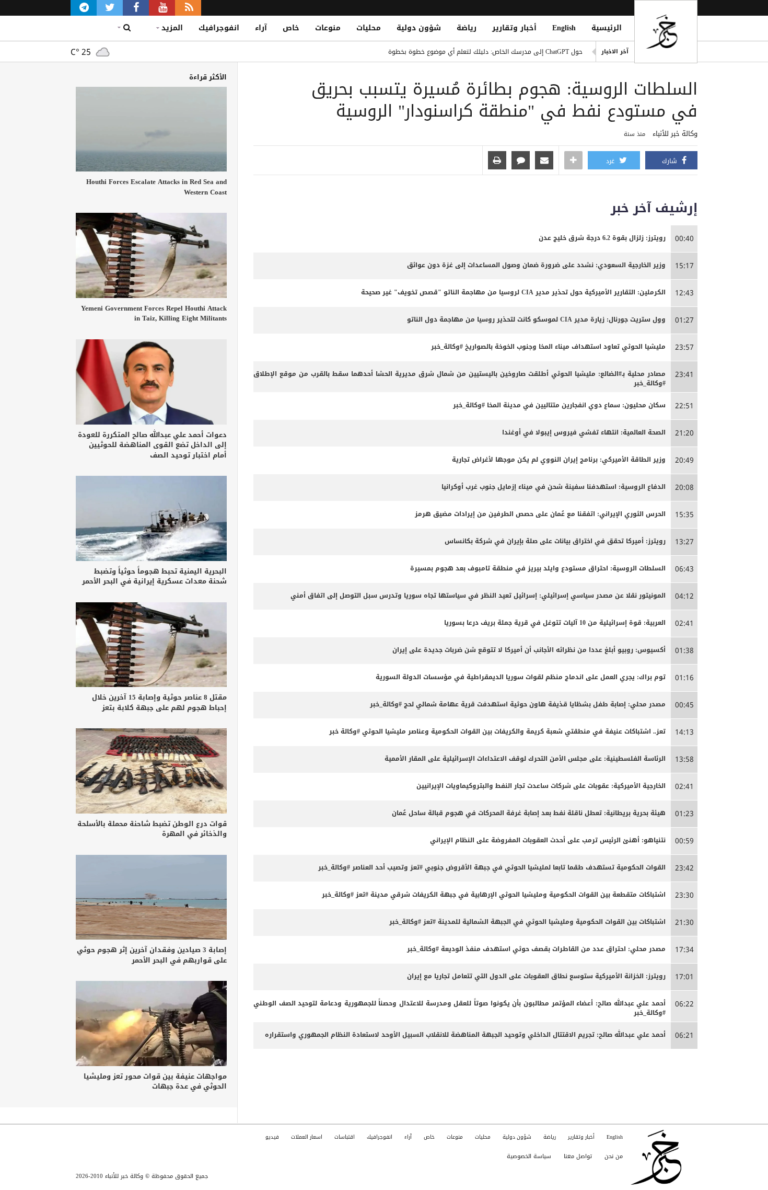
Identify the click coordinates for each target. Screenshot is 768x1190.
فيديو (272, 1137)
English (564, 28)
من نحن (613, 1156)
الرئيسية (606, 28)
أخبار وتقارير (514, 28)
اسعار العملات (306, 1137)
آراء (261, 28)
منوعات (328, 28)
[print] (497, 161)
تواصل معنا (578, 1156)
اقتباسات (344, 1137)
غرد (611, 161)
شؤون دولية (419, 28)
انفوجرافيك (219, 28)
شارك (670, 161)
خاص (291, 28)
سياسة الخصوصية (529, 1156)
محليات (368, 28)
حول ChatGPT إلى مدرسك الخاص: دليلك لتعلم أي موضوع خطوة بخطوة (485, 52)
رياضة (466, 28)
